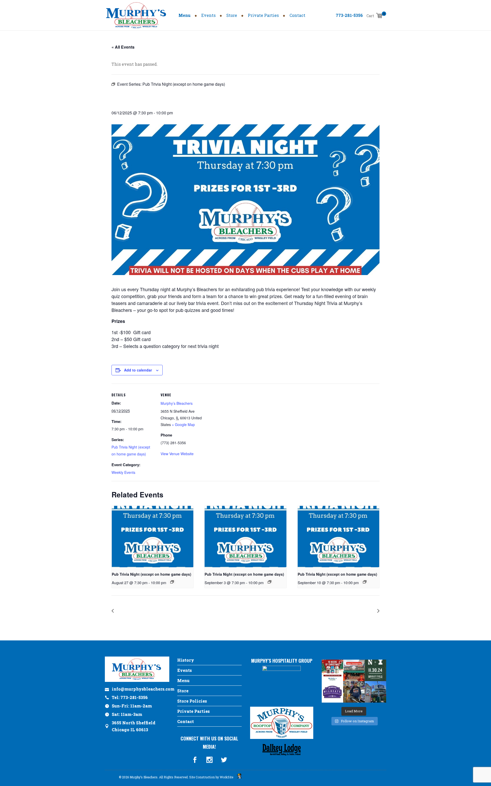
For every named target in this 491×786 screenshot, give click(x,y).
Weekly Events (123, 472)
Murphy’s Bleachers (177, 403)
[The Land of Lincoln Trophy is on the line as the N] (375, 670)
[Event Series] (172, 581)
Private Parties (193, 711)
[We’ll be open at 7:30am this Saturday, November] (332, 692)
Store (182, 690)
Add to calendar (138, 370)
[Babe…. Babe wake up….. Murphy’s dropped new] (354, 692)
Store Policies (192, 701)
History (185, 660)
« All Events (123, 47)
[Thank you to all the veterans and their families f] (375, 692)
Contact (185, 721)
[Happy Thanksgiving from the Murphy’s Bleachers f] (354, 670)
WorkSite (226, 777)
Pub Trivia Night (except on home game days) (151, 574)
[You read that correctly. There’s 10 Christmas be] (332, 670)
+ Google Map (183, 424)
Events (184, 670)
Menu (183, 680)
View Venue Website (177, 453)
